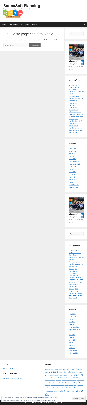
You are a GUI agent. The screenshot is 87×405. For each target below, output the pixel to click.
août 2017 (72, 182)
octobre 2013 (73, 187)
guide (59, 377)
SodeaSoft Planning (21, 5)
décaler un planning (64, 375)
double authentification (53, 375)
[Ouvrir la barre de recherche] (84, 24)
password (57, 382)
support (69, 391)
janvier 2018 (73, 179)
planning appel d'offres (51, 385)
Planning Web (14, 24)
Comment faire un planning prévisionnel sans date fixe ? (76, 99)
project (66, 387)
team (73, 391)
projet (75, 387)
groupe (54, 377)
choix (61, 372)
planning (75, 382)
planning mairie (69, 385)
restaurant (48, 391)
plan (67, 382)
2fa (46, 369)
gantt (78, 375)
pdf (63, 382)
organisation (80, 380)
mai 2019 (72, 177)
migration (58, 380)
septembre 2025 (74, 164)
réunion (53, 391)
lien (75, 377)
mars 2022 (72, 172)
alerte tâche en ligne (57, 369)
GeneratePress (57, 402)
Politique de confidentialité (12, 378)
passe (52, 382)
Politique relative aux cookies (48, 400)
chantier (54, 372)
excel (71, 375)
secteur (61, 391)
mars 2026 (72, 159)
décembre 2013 (74, 185)
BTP (46, 372)
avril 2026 (72, 156)
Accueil (4, 24)
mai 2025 (72, 169)
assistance (80, 369)
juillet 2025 (72, 167)
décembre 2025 (74, 161)
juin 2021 (72, 174)
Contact (34, 24)
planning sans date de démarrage (55, 387)
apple (64, 369)
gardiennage (48, 377)
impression (71, 377)
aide (50, 369)
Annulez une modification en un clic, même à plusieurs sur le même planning (76, 89)
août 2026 (72, 148)
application (72, 369)
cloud (67, 372)
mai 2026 (72, 154)
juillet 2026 (72, 151)
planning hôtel (60, 385)
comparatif (73, 372)
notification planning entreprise (69, 380)
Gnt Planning (25, 24)
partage (47, 382)
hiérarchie (64, 377)
